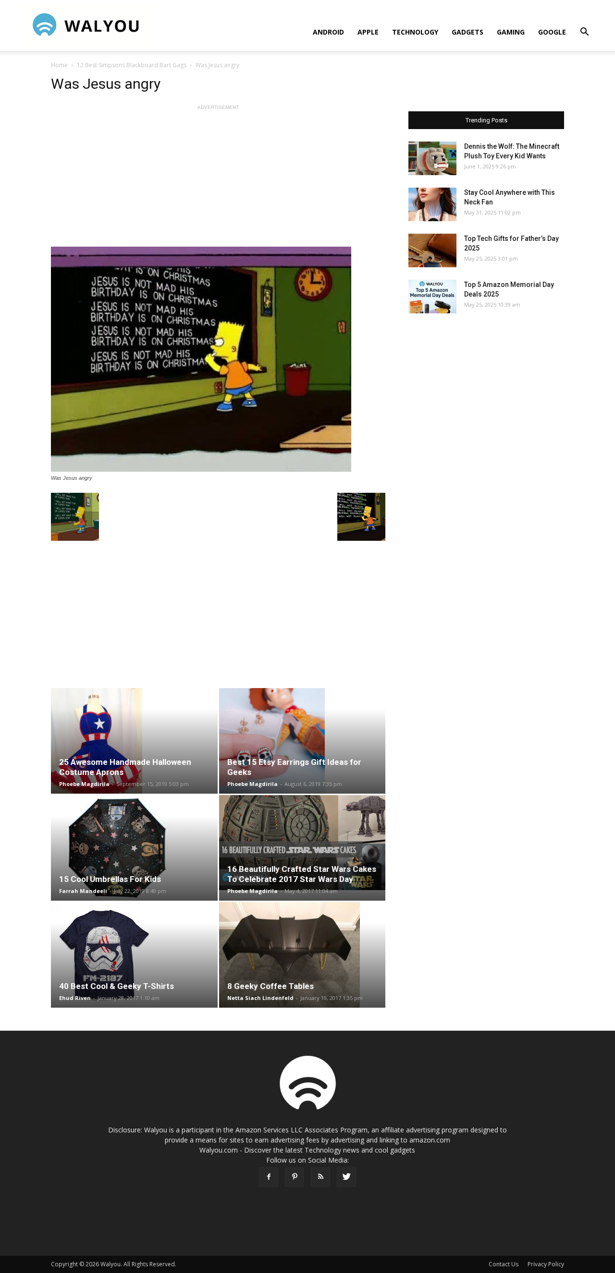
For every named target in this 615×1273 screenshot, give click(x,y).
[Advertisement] (218, 179)
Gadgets (467, 31)
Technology (415, 31)
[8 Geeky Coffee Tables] (302, 955)
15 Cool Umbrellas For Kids (110, 879)
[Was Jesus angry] (218, 359)
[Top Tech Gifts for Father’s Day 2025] (432, 250)
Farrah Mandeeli (83, 890)
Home (59, 65)
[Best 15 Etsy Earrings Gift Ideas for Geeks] (302, 741)
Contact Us (503, 1264)
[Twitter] (346, 1177)
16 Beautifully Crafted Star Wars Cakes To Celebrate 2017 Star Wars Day (301, 874)
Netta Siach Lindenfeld (260, 997)
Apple (368, 31)
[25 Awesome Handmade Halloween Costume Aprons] (134, 741)
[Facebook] (268, 1177)
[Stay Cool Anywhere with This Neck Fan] (432, 204)
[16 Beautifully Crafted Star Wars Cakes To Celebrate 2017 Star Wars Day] (302, 842)
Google (552, 31)
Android (328, 31)
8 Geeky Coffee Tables (270, 986)
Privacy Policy (546, 1264)
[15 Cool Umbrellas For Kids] (134, 848)
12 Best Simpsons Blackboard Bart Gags (131, 65)
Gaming (511, 31)
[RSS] (320, 1177)
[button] (584, 32)
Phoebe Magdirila (84, 783)
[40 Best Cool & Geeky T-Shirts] (134, 955)
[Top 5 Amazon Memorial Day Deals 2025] (432, 296)
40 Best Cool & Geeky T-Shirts (116, 986)
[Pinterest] (294, 1177)
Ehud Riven (75, 997)
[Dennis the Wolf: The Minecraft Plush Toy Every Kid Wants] (432, 158)
